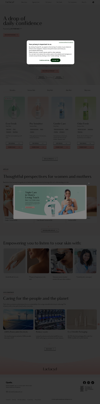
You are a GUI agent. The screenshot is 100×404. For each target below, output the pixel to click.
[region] (50, 52)
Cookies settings (44, 60)
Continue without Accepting (66, 42)
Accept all (55, 60)
